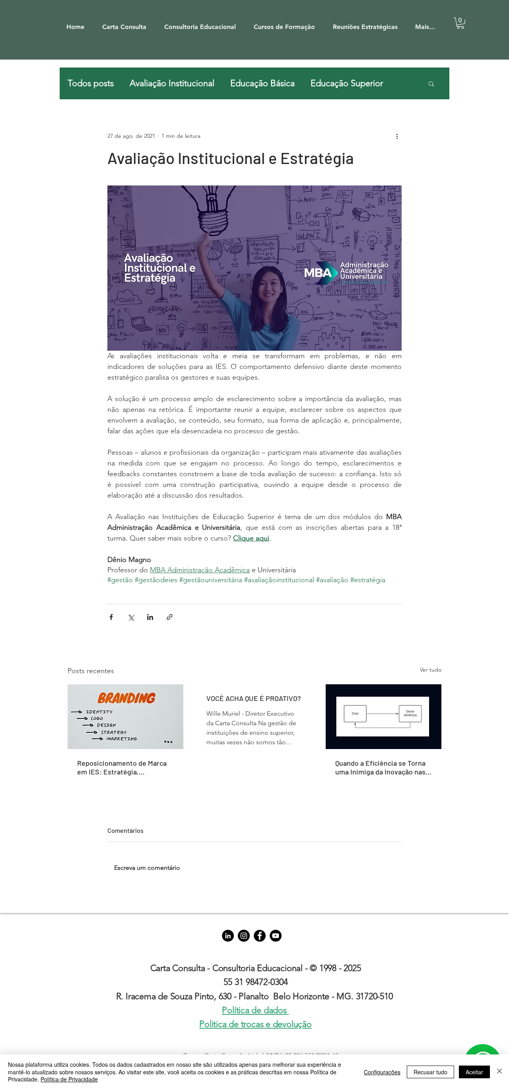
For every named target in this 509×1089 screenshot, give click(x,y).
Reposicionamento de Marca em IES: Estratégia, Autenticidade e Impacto (122, 767)
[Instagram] (244, 936)
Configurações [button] (382, 1072)
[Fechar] (499, 1072)
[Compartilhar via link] (169, 617)
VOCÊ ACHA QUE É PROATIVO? (253, 698)
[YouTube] (276, 936)
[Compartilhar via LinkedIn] (150, 617)
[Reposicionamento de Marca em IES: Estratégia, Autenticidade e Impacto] (125, 716)
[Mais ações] (397, 136)
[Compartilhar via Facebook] (111, 617)
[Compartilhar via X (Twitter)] (130, 617)
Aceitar (474, 1072)
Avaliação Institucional (172, 83)
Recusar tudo (430, 1072)
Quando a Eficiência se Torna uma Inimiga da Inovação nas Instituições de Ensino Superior (380, 767)
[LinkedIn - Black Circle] (228, 936)
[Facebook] (260, 936)
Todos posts (91, 83)
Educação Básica (262, 83)
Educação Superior (347, 83)
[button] (128, 23)
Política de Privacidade (69, 1079)
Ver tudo (430, 669)
